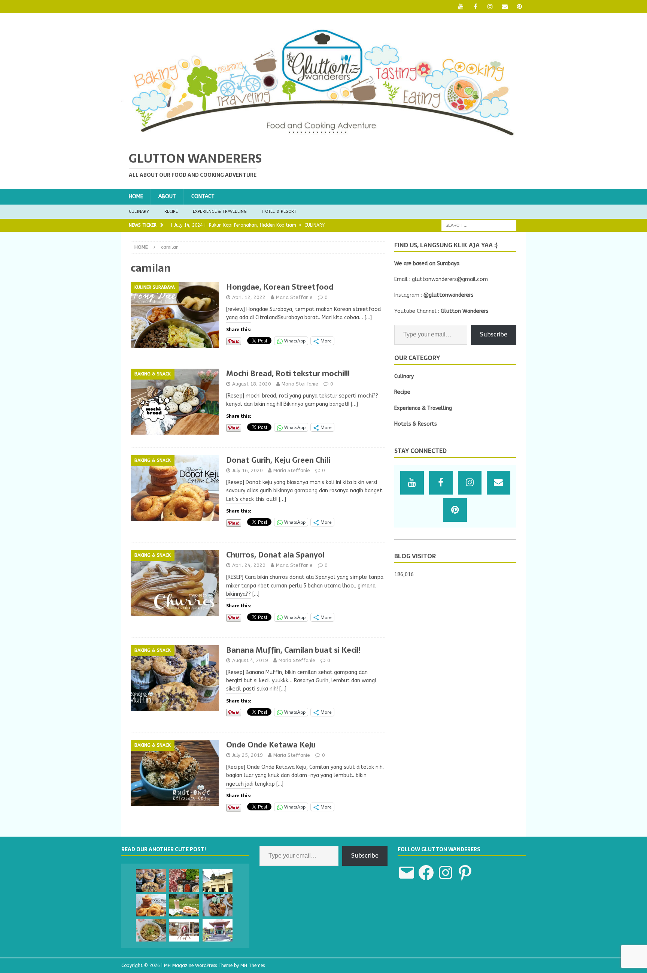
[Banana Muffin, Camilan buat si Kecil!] (151, 880)
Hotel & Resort (279, 211)
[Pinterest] (519, 6)
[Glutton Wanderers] (323, 138)
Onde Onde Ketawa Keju (271, 745)
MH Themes (252, 965)
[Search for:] (478, 225)
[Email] (504, 6)
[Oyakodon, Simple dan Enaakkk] (151, 930)
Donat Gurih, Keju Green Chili (278, 460)
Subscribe (493, 334)
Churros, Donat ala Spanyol (275, 555)
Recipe (171, 211)
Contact (203, 196)
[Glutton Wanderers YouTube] (460, 6)
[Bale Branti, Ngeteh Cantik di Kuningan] (218, 930)
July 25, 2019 (247, 755)
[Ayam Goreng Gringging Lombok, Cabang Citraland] (218, 905)
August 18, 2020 (251, 384)
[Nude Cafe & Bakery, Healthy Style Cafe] (184, 930)
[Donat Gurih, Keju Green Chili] (151, 905)
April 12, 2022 (248, 297)
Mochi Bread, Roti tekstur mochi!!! (288, 374)
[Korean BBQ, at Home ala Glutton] (184, 880)
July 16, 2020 (247, 470)
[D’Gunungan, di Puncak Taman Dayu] (184, 905)
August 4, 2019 (250, 660)
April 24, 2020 (248, 565)
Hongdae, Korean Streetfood (279, 287)
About (167, 196)
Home (136, 196)
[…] (368, 317)
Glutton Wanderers (465, 311)
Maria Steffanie (294, 297)
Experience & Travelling (220, 211)
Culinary (139, 211)
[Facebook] (475, 6)
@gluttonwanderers (448, 295)
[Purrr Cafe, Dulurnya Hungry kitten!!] (218, 880)
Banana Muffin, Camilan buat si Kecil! (293, 650)
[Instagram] (489, 6)
